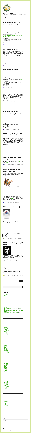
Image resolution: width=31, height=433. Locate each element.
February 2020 (6, 381)
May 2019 (5, 388)
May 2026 (5, 325)
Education (15, 275)
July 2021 (5, 366)
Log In (20, 161)
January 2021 (6, 372)
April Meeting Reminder (11, 111)
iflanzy (5, 44)
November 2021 (6, 362)
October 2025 (6, 329)
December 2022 (6, 349)
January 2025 (6, 333)
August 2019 (5, 387)
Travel (5, 404)
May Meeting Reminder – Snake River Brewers (11, 312)
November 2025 (6, 328)
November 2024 (6, 334)
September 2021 (6, 364)
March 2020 (5, 380)
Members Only (18, 164)
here (21, 79)
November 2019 (6, 384)
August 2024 (6, 335)
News (4, 402)
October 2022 (6, 351)
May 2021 (5, 368)
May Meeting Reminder (10, 92)
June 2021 (5, 367)
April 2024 (5, 337)
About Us (4, 420)
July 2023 (5, 343)
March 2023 (5, 347)
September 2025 (6, 330)
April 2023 (5, 346)
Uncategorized (12, 44)
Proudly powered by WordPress (13, 430)
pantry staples (13, 198)
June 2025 (5, 331)
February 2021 (6, 371)
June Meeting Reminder (11, 69)
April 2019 (5, 389)
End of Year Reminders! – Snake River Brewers (11, 306)
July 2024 (5, 336)
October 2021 (6, 363)
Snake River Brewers (8, 13)
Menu (5, 17)
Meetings (15, 238)
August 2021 (5, 365)
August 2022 (6, 353)
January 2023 (6, 348)
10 (8, 280)
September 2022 (6, 352)
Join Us (7, 162)
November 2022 (6, 350)
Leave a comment (17, 44)
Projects (5, 403)
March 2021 (5, 370)
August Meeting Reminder (11, 22)
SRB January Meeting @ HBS (12, 134)
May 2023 (5, 345)
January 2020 (6, 382)
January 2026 (6, 327)
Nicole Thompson (6, 164)
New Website (11, 314)
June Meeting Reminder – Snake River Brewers (11, 308)
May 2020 (5, 379)
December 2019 (6, 383)
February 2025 (6, 332)
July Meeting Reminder (10, 49)
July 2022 (5, 354)
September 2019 (6, 386)
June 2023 (5, 344)
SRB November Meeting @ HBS (13, 207)
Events (15, 164)
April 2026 (5, 326)
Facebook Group (6, 412)
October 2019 (6, 385)
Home (4, 418)
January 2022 (6, 361)
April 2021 (5, 369)
